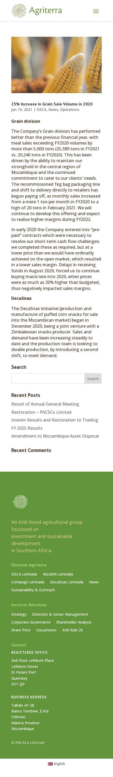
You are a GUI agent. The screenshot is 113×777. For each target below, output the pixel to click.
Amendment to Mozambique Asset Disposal (55, 436)
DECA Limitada (24, 574)
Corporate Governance (30, 622)
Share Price (20, 630)
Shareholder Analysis (73, 622)
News (53, 109)
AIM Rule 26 (72, 630)
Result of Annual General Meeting (45, 404)
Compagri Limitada (27, 582)
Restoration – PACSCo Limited (41, 412)
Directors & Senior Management (60, 615)
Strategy (18, 615)
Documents (46, 630)
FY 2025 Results (27, 428)
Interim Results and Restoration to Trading (54, 420)
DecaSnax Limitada (66, 582)
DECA (41, 109)
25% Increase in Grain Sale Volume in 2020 (52, 104)
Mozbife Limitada (58, 574)
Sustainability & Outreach (33, 590)
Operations (69, 109)
